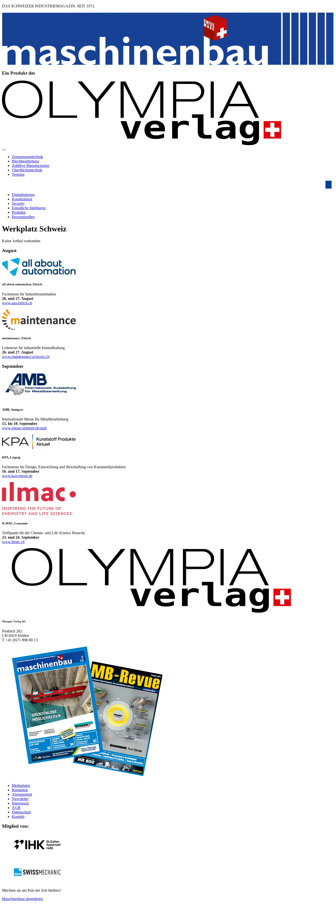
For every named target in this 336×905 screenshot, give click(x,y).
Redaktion (20, 790)
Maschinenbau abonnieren (22, 899)
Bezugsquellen (23, 217)
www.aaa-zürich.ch (17, 303)
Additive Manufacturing (30, 165)
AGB (16, 808)
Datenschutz (21, 812)
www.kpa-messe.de (17, 476)
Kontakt (18, 816)
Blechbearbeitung (25, 161)
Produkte (19, 212)
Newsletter (20, 799)
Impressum (20, 803)
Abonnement (22, 794)
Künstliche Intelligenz (29, 208)
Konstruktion (22, 199)
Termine (18, 174)
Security (18, 203)
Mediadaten (21, 785)
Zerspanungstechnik (27, 157)
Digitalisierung (23, 195)
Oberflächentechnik (27, 170)
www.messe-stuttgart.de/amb (24, 428)
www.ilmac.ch (13, 542)
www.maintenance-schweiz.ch (25, 357)
